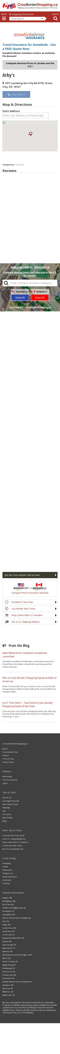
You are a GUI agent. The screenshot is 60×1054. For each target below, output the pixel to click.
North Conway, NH (10, 961)
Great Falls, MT (8, 931)
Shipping (6, 807)
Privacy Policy (8, 762)
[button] (30, 134)
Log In (5, 783)
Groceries (6, 814)
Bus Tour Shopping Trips (12, 849)
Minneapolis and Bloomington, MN (17, 955)
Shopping (6, 863)
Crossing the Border (10, 801)
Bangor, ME (7, 898)
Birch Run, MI (8, 904)
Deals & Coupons (9, 877)
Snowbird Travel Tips (22, 602)
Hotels (5, 866)
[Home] (30, 5)
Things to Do (7, 873)
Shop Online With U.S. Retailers (27, 615)
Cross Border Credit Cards (13, 835)
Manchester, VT (8, 948)
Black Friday (7, 817)
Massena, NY (7, 951)
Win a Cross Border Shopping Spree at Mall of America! (29, 679)
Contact (5, 755)
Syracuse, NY (7, 988)
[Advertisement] (30, 440)
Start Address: (11, 111)
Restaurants (7, 870)
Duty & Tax (7, 797)
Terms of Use (8, 759)
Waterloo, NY (8, 992)
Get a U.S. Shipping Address (26, 621)
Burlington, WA (8, 914)
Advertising (7, 776)
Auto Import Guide (10, 804)
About (5, 749)
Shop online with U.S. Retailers (15, 842)
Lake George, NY (9, 945)
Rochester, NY (8, 978)
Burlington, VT (8, 911)
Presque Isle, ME (9, 975)
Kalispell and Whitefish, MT (13, 938)
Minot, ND (6, 958)
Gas (4, 811)
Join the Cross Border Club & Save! (22, 575)
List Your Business (10, 780)
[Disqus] (30, 214)
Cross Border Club (10, 752)
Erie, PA (5, 921)
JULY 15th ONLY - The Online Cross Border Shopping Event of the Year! (27, 704)
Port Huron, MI (8, 971)
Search (20, 297)
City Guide (6, 880)
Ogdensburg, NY (9, 965)
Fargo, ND (6, 924)
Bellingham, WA (8, 901)
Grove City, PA (8, 934)
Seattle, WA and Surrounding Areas (17, 981)
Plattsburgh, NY (8, 968)
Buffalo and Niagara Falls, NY (14, 908)
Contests (6, 883)
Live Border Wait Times (23, 608)
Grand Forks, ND (9, 928)
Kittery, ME (6, 941)
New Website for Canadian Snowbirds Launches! (24, 654)
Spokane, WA (7, 985)
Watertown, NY (8, 995)
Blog (4, 821)
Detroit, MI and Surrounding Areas (16, 918)
